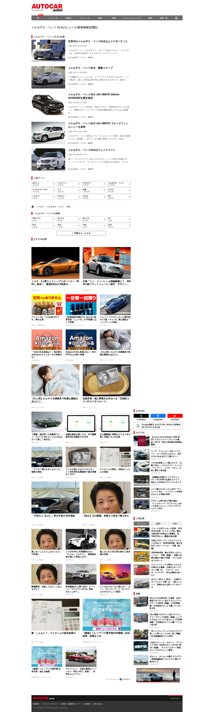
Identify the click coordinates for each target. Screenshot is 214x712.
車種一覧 (164, 17)
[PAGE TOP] (175, 698)
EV (38, 17)
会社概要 (87, 704)
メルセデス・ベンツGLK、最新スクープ (90, 67)
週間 (158, 523)
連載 (150, 17)
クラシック (84, 17)
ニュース (53, 17)
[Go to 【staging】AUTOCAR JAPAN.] (32, 206)
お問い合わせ (98, 704)
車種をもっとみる (82, 232)
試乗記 (68, 17)
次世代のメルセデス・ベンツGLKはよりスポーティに (98, 41)
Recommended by (112, 679)
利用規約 (36, 704)
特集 (114, 17)
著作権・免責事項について (71, 704)
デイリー (141, 523)
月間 (175, 523)
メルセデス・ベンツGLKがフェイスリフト (91, 150)
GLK (91, 57)
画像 (100, 17)
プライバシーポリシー (50, 704)
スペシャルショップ (132, 17)
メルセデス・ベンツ (77, 57)
